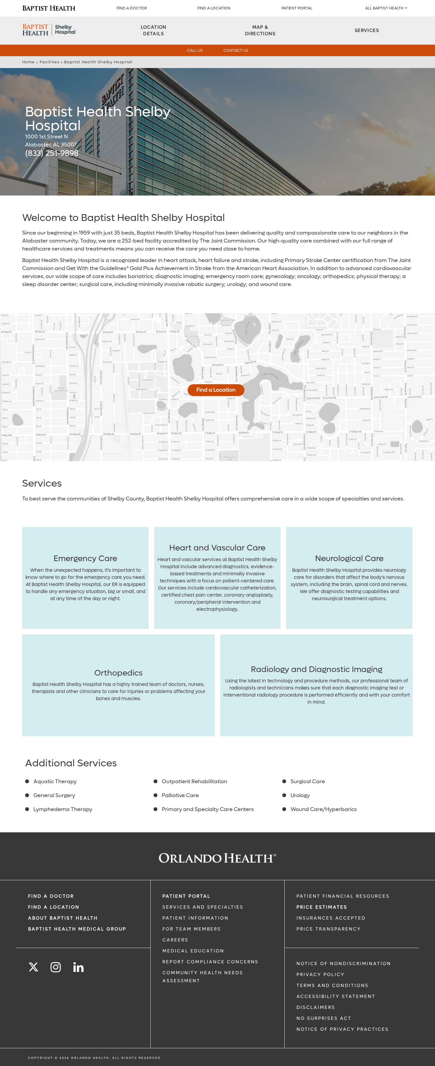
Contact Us (235, 50)
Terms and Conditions (333, 986)
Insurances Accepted (331, 918)
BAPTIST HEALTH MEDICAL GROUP (77, 929)
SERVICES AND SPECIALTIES (203, 907)
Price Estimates (322, 907)
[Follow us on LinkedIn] (78, 967)
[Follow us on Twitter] (33, 965)
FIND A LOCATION (214, 8)
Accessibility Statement (336, 996)
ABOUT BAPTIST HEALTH (63, 918)
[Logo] (48, 8)
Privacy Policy (321, 975)
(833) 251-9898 (52, 153)
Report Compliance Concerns (210, 962)
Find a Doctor (132, 8)
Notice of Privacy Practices (343, 1029)
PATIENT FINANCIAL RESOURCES (343, 896)
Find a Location (216, 390)
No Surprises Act (324, 1018)
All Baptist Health (384, 8)
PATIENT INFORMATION (195, 918)
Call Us (195, 50)
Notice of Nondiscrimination (344, 964)
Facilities (49, 61)
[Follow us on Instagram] (56, 967)
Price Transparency (329, 929)
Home (28, 61)
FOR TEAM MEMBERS (191, 929)
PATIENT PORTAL (296, 8)
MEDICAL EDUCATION (193, 951)
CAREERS (175, 940)
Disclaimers (316, 1007)
